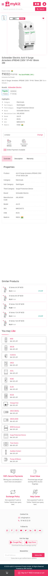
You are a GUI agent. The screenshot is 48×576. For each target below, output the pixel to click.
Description (18, 158)
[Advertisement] (24, 251)
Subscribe (38, 555)
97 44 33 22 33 (25, 521)
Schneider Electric (15, 87)
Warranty (30, 158)
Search (41, 9)
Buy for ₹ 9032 (32, 573)
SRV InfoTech (28, 568)
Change (40, 135)
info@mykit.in (25, 518)
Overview (7, 158)
